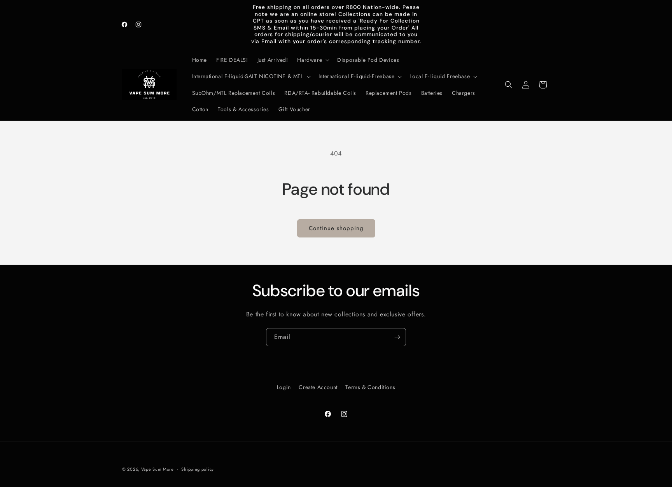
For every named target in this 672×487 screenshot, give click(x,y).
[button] (312, 60)
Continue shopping (336, 228)
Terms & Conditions (370, 387)
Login (284, 387)
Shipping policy (197, 469)
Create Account (318, 387)
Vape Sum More (157, 469)
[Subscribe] (397, 337)
